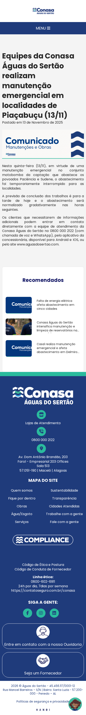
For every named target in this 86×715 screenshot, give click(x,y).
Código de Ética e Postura (43, 564)
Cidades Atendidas (64, 506)
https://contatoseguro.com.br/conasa (43, 590)
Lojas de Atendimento (43, 423)
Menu (41, 28)
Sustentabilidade (64, 490)
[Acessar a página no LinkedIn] (54, 613)
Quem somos (22, 490)
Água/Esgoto (21, 514)
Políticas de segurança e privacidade (43, 702)
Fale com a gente (64, 521)
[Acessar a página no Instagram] (41, 613)
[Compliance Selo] (43, 539)
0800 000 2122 (43, 439)
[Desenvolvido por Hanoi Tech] (43, 709)
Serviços (22, 521)
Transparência (64, 498)
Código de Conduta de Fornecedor (43, 569)
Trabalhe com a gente (64, 514)
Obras (22, 506)
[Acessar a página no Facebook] (27, 613)
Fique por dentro (21, 498)
